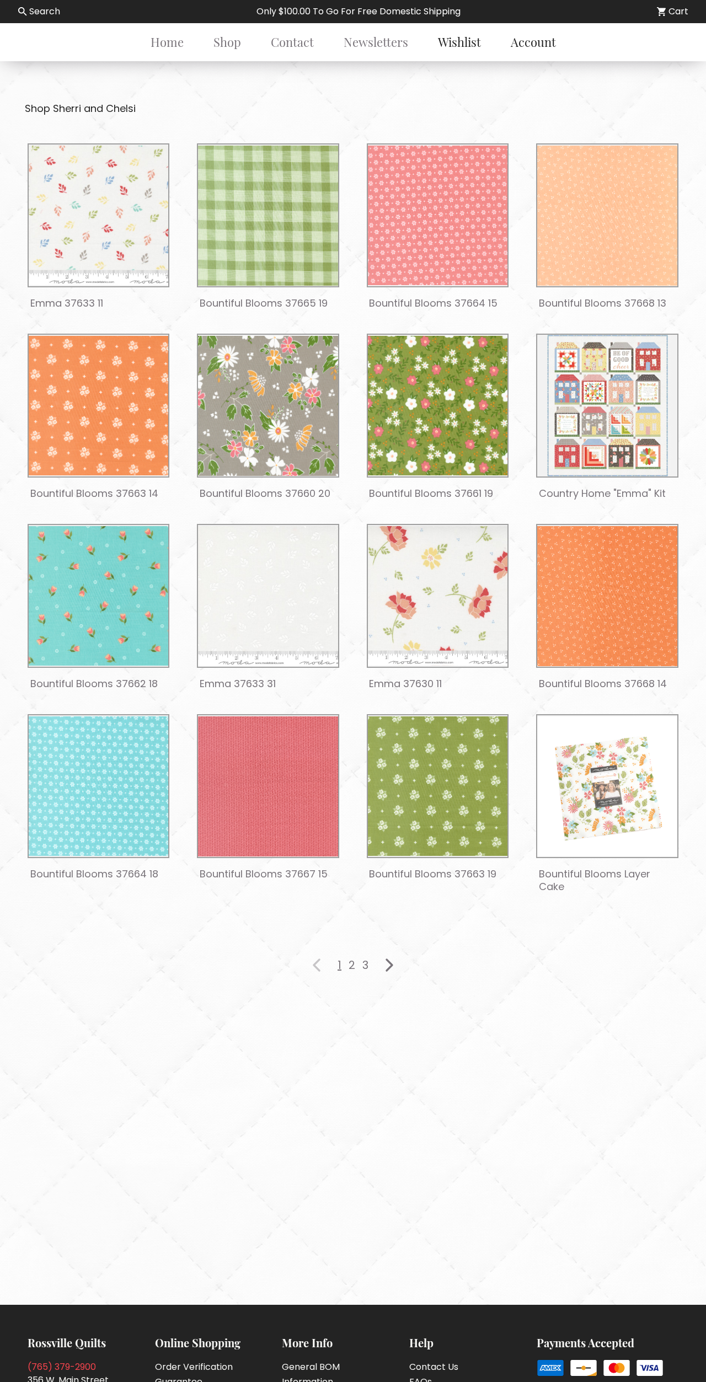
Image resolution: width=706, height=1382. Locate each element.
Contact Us (433, 1366)
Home (167, 42)
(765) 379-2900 (62, 1366)
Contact (292, 42)
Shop (227, 42)
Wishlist (459, 42)
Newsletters (376, 42)
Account (533, 42)
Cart (678, 11)
